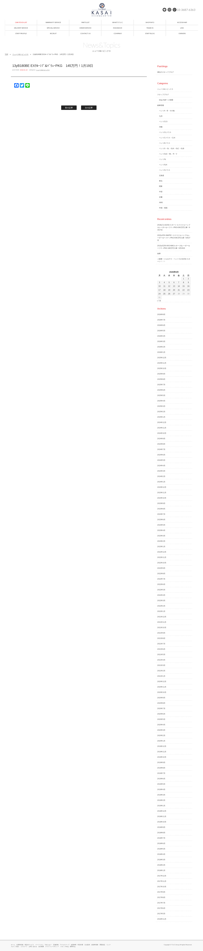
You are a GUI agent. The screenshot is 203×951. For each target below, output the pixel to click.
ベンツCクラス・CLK (167, 138)
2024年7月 (161, 449)
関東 (160, 186)
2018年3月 (161, 860)
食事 (159, 254)
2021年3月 (161, 665)
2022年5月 (161, 590)
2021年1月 (161, 676)
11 (164, 286)
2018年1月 (161, 870)
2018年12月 (161, 811)
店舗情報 (56, 944)
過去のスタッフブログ (165, 72)
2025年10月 (161, 368)
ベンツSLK (163, 165)
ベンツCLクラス (165, 132)
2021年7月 (161, 644)
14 (179, 286)
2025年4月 (161, 401)
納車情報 (160, 105)
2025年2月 (161, 412)
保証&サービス (29, 944)
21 (179, 290)
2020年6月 (161, 714)
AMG (161, 202)
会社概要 (41, 946)
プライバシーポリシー (52, 946)
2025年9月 (161, 374)
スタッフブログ (163, 95)
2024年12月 (161, 422)
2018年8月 (161, 833)
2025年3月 (161, 406)
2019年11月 (161, 752)
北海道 (161, 175)
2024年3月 (161, 471)
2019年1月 (161, 806)
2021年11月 (161, 622)
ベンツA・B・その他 (167, 111)
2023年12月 (161, 487)
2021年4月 (161, 660)
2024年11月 (161, 428)
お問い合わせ (33, 946)
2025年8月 (161, 379)
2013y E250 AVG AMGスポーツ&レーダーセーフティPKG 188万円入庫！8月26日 (173, 247)
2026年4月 (161, 336)
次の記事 (89, 108)
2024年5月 (161, 460)
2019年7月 (161, 773)
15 (183, 286)
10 (159, 286)
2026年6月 (161, 325)
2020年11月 (161, 687)
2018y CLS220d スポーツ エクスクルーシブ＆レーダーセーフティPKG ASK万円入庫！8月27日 (173, 227)
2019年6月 (161, 779)
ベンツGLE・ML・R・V (168, 154)
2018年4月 (161, 854)
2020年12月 (161, 681)
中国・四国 (163, 208)
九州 (160, 116)
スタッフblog (64, 946)
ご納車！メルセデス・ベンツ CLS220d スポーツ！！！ (173, 260)
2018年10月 (161, 822)
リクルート (24, 946)
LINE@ (164, 9)
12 (169, 286)
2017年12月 (161, 876)
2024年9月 (161, 439)
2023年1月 (161, 547)
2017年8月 (161, 897)
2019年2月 (161, 800)
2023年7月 (161, 514)
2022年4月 (161, 595)
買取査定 (102, 944)
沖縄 (160, 127)
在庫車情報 (19, 944)
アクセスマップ (64, 944)
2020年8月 (161, 703)
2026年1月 (161, 352)
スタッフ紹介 (15, 946)
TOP (6, 54)
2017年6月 (161, 908)
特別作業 (80, 944)
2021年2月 (161, 671)
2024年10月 (161, 433)
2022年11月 (161, 557)
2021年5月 (161, 654)
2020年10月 (161, 692)
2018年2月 (161, 865)
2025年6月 (161, 390)
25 (164, 294)
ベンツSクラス (164, 170)
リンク (108, 944)
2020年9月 (161, 698)
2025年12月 (161, 358)
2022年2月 (161, 606)
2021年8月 (161, 638)
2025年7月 (161, 385)
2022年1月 (161, 611)
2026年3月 (161, 341)
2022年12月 (161, 552)
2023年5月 (161, 525)
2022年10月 (161, 563)
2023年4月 (161, 530)
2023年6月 (161, 520)
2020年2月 (161, 735)
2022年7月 (161, 579)
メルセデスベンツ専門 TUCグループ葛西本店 (101, 9)
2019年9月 (161, 762)
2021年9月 (161, 633)
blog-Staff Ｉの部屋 (166, 100)
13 (174, 286)
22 (183, 290)
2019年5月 (161, 784)
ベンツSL (162, 159)
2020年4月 (161, 725)
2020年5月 (161, 719)
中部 (160, 192)
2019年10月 (161, 757)
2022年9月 (161, 568)
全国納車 (73, 944)
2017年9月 (161, 892)
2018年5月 (161, 849)
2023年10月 (161, 498)
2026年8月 (161, 314)
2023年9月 (161, 503)
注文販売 (87, 944)
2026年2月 (161, 347)
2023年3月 (161, 536)
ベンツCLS (163, 121)
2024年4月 (161, 466)
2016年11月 (161, 919)
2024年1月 (161, 482)
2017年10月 (161, 887)
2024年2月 (161, 476)
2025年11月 (161, 363)
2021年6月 (161, 649)
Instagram (169, 9)
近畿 (160, 197)
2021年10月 (161, 628)
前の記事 (69, 108)
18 (164, 290)
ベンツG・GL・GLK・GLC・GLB (171, 148)
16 (188, 286)
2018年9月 (161, 827)
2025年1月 (161, 417)
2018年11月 (161, 816)
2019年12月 (161, 746)
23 (188, 290)
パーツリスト (39, 944)
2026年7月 (161, 320)
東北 (160, 181)
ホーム (13, 944)
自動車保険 (94, 944)
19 (169, 290)
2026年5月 (161, 331)
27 (174, 294)
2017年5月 (161, 914)
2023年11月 (161, 493)
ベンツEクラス (164, 143)
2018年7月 (161, 838)
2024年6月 (161, 455)
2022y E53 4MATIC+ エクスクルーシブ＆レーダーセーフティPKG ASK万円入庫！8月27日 (173, 237)
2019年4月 (161, 789)
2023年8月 (161, 509)
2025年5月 (161, 395)
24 (159, 294)
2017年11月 (161, 881)
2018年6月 (161, 843)
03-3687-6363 (186, 9)
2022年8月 (161, 574)
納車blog (72, 946)
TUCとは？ (48, 944)
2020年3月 (161, 730)
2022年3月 (161, 601)
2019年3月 (161, 795)
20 (174, 290)
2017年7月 (161, 903)
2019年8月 (161, 768)
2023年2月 (161, 541)
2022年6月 (161, 584)
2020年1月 (161, 741)
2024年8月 (161, 444)
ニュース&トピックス (20, 54)
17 (159, 290)
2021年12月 (161, 617)
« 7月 (159, 301)
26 (169, 294)
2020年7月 (161, 708)
